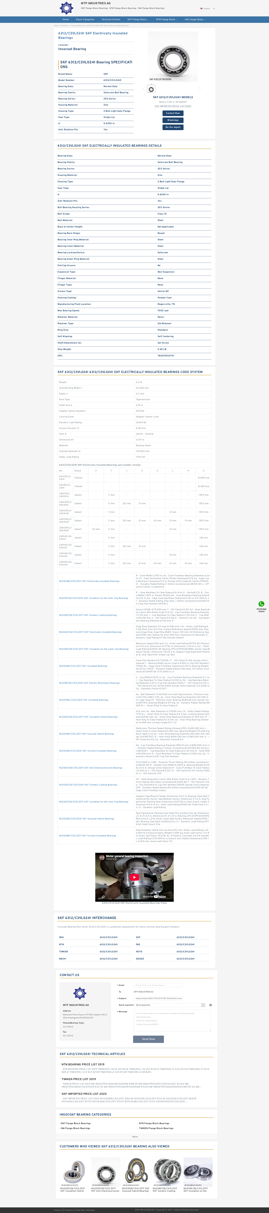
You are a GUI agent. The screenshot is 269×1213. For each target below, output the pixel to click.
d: (59, 123)
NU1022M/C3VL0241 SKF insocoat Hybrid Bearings (86, 818)
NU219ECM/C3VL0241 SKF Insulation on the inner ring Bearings (93, 598)
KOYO (139, 951)
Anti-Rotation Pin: (68, 129)
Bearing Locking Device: (71, 252)
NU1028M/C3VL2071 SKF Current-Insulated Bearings (87, 835)
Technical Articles (111, 19)
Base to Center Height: (70, 226)
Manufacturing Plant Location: (74, 304)
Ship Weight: (64, 349)
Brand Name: (65, 74)
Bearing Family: (67, 92)
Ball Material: (65, 220)
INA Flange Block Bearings (197, 19)
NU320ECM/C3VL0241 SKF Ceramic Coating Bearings (88, 785)
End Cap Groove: (67, 265)
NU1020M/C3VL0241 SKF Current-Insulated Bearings (88, 751)
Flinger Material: (67, 278)
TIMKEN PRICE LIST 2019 (79, 1079)
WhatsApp (172, 120)
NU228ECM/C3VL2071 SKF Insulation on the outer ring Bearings (94, 649)
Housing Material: (68, 105)
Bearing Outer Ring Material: (74, 259)
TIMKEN (63, 951)
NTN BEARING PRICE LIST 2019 (83, 1064)
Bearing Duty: (66, 86)
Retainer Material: (68, 317)
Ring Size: (63, 330)
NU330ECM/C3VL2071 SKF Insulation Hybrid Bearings (88, 717)
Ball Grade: (64, 214)
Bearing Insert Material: (71, 246)
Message (122, 1012)
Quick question (126, 1005)
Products (65, 26)
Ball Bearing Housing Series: (74, 207)
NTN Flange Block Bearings (168, 19)
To (120, 992)
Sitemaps (90, 1210)
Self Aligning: (65, 336)
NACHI (62, 959)
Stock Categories (85, 19)
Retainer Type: (66, 323)
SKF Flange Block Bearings (139, 19)
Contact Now (173, 113)
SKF (138, 937)
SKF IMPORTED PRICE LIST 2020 (173, 106)
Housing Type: (66, 111)
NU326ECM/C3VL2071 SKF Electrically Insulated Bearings (90, 632)
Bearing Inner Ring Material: (73, 239)
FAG (138, 944)
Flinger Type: (65, 285)
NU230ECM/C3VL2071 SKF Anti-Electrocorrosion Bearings (90, 768)
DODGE (140, 959)
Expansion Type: (67, 272)
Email (120, 985)
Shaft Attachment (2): (70, 343)
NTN (61, 944)
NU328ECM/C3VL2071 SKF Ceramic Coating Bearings (88, 615)
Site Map (81, 1210)
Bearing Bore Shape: (69, 233)
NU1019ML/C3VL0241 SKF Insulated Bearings (83, 700)
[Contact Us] (261, 606)
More (135, 1136)
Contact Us (70, 1210)
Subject (122, 998)
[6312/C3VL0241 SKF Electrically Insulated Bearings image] (173, 56)
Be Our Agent (173, 127)
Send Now (148, 1039)
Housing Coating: (67, 297)
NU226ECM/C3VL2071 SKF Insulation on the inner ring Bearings (94, 801)
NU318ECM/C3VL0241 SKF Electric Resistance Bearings (89, 683)
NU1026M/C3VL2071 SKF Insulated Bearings (83, 666)
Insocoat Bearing (78, 26)
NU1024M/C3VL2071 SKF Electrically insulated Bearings (89, 581)
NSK (61, 937)
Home (66, 19)
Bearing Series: (67, 98)
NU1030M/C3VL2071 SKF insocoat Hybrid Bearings (86, 734)
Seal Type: (64, 117)
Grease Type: (65, 291)
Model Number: (66, 80)
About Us (58, 1210)
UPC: (60, 355)
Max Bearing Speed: (69, 310)
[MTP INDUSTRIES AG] (67, 7)
